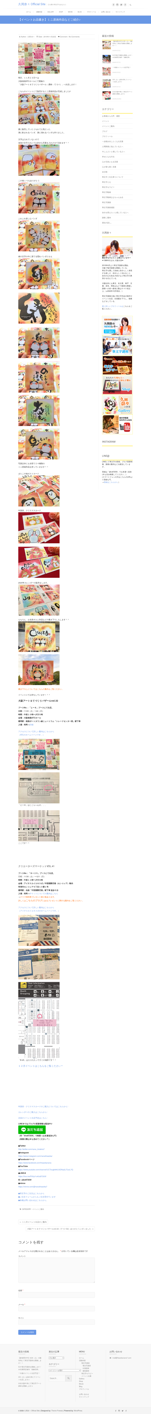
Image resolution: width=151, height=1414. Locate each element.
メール (21, 1304)
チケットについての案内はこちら (44, 893)
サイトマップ (120, 12)
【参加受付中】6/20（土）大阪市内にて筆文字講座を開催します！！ (122, 43)
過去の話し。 (107, 222)
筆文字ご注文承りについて (112, 177)
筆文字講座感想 (108, 207)
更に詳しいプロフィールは (112, 306)
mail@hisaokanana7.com (121, 1358)
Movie (70, 12)
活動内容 (39, 12)
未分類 (104, 172)
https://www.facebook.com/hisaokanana (34, 1162)
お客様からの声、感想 (111, 116)
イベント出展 (86, 1376)
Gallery (50, 12)
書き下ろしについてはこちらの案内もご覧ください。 (41, 689)
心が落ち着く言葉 (109, 166)
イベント (105, 121)
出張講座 (86, 1368)
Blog (80, 12)
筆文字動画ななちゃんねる (112, 197)
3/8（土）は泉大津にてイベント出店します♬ (29, 1378)
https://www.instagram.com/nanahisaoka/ (35, 1156)
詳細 (31, 724)
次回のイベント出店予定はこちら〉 (33, 1117)
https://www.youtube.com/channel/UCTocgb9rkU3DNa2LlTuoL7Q (45, 1169)
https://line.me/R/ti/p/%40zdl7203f (32, 1176)
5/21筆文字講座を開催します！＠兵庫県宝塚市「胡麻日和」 (29, 1368)
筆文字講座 (106, 202)
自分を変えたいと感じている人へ (115, 212)
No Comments (74, 36)
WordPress (78, 1410)
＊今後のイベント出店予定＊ (121, 67)
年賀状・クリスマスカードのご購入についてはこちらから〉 (43, 1106)
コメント (22, 1256)
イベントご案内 (38, 1209)
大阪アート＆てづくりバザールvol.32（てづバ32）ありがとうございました (60, 1228)
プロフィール (91, 12)
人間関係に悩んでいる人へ (112, 146)
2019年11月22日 (49, 36)
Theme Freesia (57, 1410)
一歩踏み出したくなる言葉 (112, 141)
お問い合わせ (105, 12)
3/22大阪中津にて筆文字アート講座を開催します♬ (29, 1384)
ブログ (104, 131)
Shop (61, 12)
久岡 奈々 (31, 36)
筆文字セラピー (108, 187)
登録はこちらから (111, 482)
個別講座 (86, 1371)
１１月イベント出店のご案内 (33, 1222)
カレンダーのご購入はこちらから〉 (33, 1112)
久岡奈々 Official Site (31, 4)
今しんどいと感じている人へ (113, 151)
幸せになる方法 (108, 156)
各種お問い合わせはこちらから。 (34, 1200)
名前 (20, 1290)
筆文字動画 (106, 192)
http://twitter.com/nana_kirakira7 (31, 1149)
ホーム (28, 12)
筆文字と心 (106, 182)
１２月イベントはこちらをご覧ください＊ (40, 1065)
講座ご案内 (106, 217)
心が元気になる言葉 (110, 161)
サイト (21, 1318)
